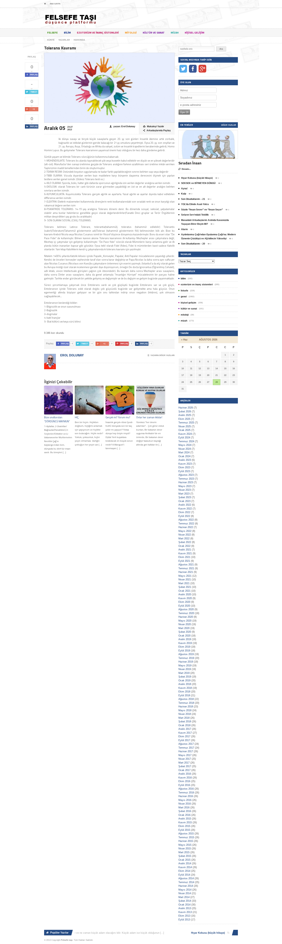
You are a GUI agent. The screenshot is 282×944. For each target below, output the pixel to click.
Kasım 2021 (185, 553)
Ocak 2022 (184, 546)
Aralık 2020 (184, 594)
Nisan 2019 (184, 669)
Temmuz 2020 (186, 613)
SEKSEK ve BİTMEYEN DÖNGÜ (198, 183)
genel (184, 296)
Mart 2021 (184, 583)
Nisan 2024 (184, 448)
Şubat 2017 (184, 766)
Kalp (183, 193)
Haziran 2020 (185, 616)
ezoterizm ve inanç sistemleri (98, 32)
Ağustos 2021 (186, 564)
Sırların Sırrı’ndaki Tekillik (195, 214)
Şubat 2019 (184, 676)
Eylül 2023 (184, 471)
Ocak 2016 (184, 815)
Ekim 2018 (184, 691)
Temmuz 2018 (186, 702)
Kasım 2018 (185, 687)
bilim (67, 32)
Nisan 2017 (184, 758)
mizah (175, 32)
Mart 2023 (184, 493)
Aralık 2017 (184, 728)
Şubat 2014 (184, 900)
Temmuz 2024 (186, 441)
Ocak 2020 (184, 635)
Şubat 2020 (184, 631)
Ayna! (184, 188)
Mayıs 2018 (184, 710)
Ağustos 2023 (186, 474)
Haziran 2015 (185, 841)
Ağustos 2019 (186, 654)
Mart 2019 (184, 673)
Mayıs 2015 (184, 844)
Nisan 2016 (184, 803)
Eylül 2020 (184, 605)
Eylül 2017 (184, 740)
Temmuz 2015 (186, 837)
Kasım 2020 (185, 598)
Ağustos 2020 (186, 609)
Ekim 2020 (184, 601)
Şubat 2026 (184, 411)
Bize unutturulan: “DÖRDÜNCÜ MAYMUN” (57, 419)
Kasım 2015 (185, 822)
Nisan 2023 (184, 489)
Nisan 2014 (184, 893)
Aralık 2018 (184, 684)
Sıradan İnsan (189, 163)
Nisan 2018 (184, 714)
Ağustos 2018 (186, 699)
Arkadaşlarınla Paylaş (157, 130)
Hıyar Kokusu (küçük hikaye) (197, 178)
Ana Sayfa (55, 4)
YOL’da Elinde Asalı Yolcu (195, 204)
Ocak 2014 (184, 904)
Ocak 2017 (184, 770)
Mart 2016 (184, 807)
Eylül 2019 (184, 650)
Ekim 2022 (184, 512)
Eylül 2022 (184, 516)
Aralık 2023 (184, 459)
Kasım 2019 (185, 643)
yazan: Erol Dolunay (122, 126)
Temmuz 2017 (186, 747)
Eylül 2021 (184, 560)
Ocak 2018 (184, 725)
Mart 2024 (184, 452)
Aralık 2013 (184, 908)
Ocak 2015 (184, 859)
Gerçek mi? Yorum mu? (118, 417)
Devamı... (184, 169)
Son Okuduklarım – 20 (193, 243)
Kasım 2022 (185, 508)
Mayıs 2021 (184, 575)
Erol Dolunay (71, 355)
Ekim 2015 (184, 826)
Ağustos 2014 (186, 878)
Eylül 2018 (184, 695)
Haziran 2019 (185, 661)
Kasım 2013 (185, 912)
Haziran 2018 (185, 706)
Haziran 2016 (185, 796)
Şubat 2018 (184, 721)
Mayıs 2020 (184, 620)
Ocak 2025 (184, 430)
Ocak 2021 (184, 590)
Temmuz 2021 (186, 568)
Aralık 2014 (184, 863)
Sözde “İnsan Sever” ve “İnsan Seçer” (202, 209)
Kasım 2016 (185, 777)
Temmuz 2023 (186, 478)
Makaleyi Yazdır (153, 126)
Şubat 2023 (184, 497)
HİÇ (77, 417)
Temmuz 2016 (186, 792)
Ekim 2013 (184, 915)
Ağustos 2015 (186, 833)
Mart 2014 (184, 897)
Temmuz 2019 (186, 658)
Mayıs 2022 (184, 531)
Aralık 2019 (184, 639)
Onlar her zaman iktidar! (149, 417)
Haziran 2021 (185, 572)
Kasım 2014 (185, 867)
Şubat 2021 (184, 587)
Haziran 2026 (185, 407)
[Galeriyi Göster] (208, 131)
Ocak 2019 (184, 680)
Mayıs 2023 (184, 486)
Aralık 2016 (184, 773)
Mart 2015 (184, 852)
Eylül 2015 (184, 829)
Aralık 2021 (184, 549)
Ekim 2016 (184, 781)
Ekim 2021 (184, 557)
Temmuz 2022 (186, 523)
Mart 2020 (184, 628)
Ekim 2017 (184, 736)
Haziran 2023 (185, 482)
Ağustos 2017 (186, 743)
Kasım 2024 (185, 433)
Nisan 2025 (184, 426)
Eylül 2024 (184, 437)
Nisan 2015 (184, 848)
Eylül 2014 (184, 874)
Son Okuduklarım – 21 (193, 199)
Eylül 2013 (184, 919)
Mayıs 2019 (184, 665)
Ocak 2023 (184, 501)
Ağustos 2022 (186, 519)
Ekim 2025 (184, 418)
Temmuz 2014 (186, 882)
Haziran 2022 (185, 527)
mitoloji (131, 32)
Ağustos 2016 (186, 788)
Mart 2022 (184, 538)
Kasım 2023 (185, 463)
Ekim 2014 (184, 870)
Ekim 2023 (184, 467)
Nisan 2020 (184, 624)
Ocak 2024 (184, 456)
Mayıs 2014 (184, 889)
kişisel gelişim (194, 32)
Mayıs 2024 (184, 445)
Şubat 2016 (184, 811)
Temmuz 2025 (186, 422)
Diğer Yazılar (228, 125)
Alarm (184, 229)
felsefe (52, 32)
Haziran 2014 (185, 885)
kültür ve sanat (154, 32)
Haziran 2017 (185, 751)
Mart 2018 (184, 717)
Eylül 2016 (184, 785)
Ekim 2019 (184, 646)
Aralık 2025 (184, 415)
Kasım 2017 (185, 732)
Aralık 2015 (184, 818)
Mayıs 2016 (184, 800)
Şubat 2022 (184, 542)
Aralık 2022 (184, 504)
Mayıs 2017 (184, 755)
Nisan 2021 (184, 579)
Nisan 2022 (184, 534)
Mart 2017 (184, 762)
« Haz (184, 339)
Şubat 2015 (184, 856)
